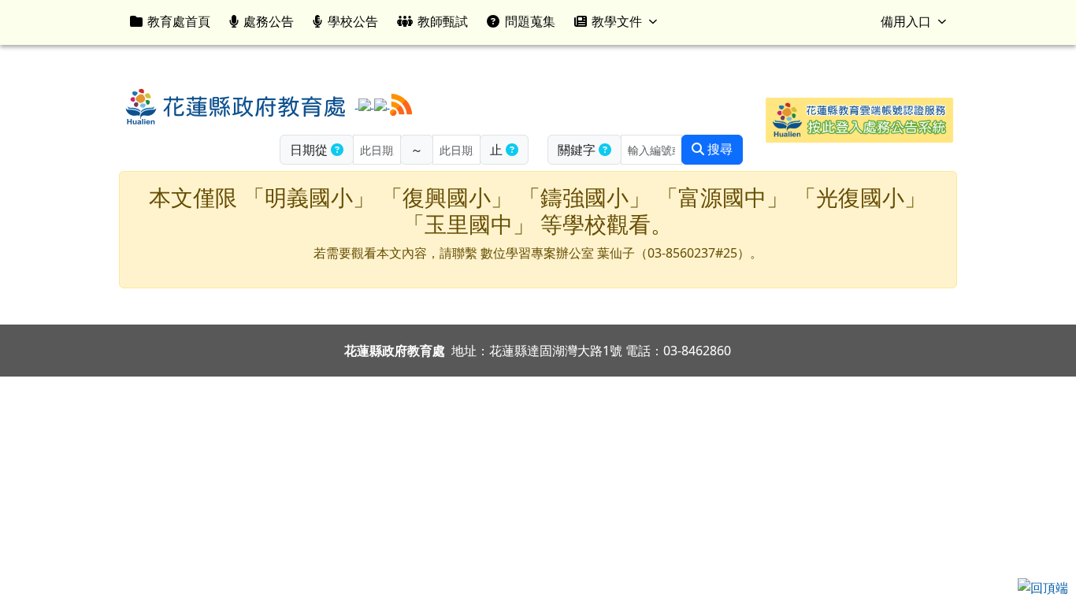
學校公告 (353, 21)
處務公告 (268, 21)
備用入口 (906, 21)
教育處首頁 (178, 21)
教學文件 (617, 21)
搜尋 (718, 149)
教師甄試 (442, 21)
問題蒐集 (530, 21)
